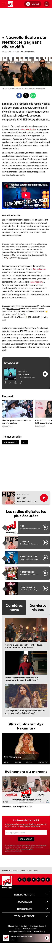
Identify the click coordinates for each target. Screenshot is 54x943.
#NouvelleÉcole (13, 308)
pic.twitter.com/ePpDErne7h (13, 314)
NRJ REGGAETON (28, 556)
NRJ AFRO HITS (27, 587)
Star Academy (37, 281)
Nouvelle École (27, 129)
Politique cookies (30, 929)
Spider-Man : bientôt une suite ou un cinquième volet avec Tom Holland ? (21, 678)
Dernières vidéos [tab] (38, 607)
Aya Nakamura (39, 269)
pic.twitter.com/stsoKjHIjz (36, 255)
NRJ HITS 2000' (27, 572)
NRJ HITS (21, 498)
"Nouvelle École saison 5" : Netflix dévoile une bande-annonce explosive (24, 645)
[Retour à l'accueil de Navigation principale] (10, 4)
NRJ (22, 526)
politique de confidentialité (13, 851)
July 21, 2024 (23, 258)
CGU (17, 929)
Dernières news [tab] (14, 607)
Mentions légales (37, 926)
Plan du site (13, 926)
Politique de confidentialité (20, 931)
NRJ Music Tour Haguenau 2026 (17, 806)
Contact (24, 926)
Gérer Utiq (38, 931)
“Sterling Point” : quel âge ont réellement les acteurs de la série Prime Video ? (25, 711)
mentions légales (27, 849)
